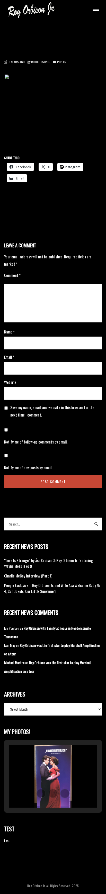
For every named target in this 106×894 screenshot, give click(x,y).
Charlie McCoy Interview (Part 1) (28, 576)
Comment (12, 275)
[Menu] (94, 10)
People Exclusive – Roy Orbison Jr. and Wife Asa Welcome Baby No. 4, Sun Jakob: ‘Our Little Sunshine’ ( (52, 588)
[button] (41, 793)
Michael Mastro (14, 662)
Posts (61, 62)
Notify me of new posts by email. (28, 467)
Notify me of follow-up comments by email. (35, 442)
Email (9, 357)
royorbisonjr (40, 62)
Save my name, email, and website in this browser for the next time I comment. (52, 410)
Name (9, 332)
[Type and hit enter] (96, 524)
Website (10, 382)
